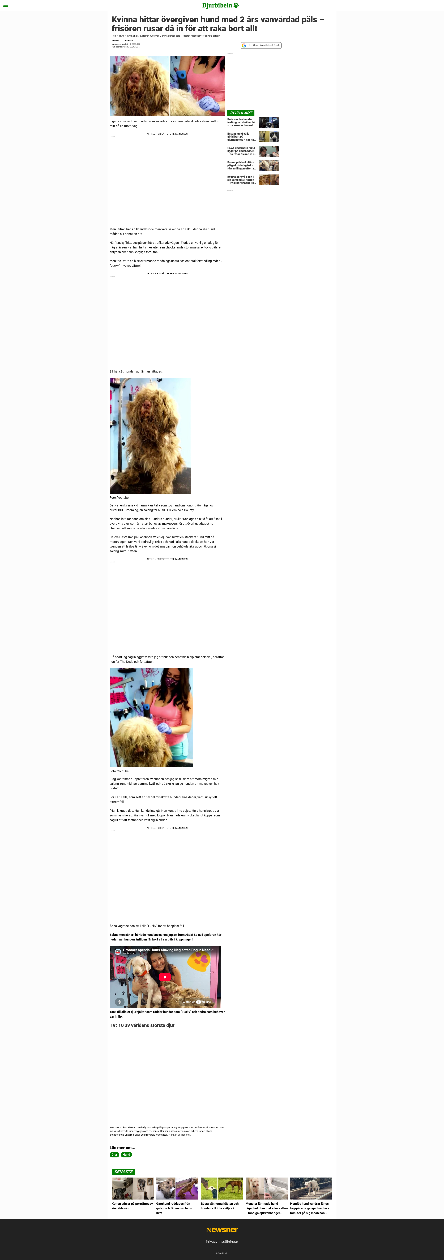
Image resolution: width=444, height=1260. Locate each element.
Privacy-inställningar (222, 1242)
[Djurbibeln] (220, 5)
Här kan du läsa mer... (180, 1134)
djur (114, 1154)
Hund (121, 35)
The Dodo (126, 661)
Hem (114, 35)
